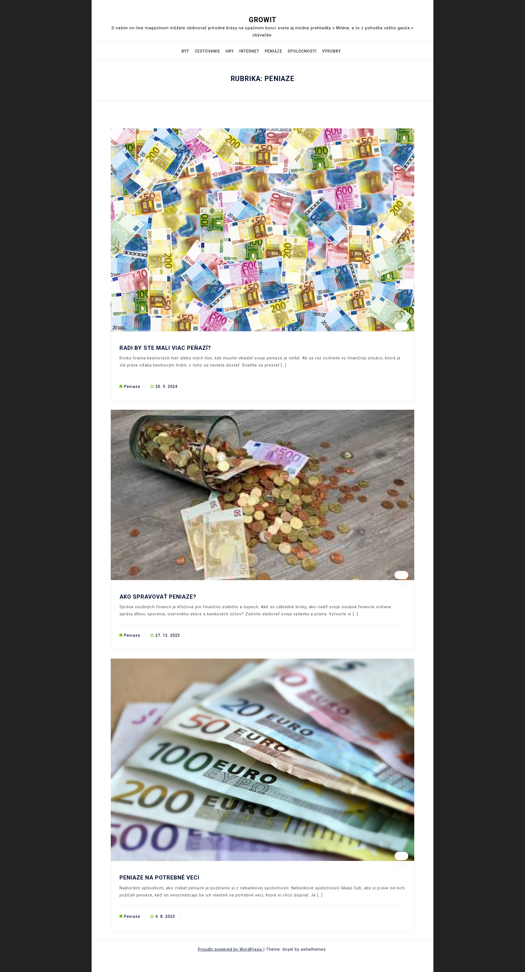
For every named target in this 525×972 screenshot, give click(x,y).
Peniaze (273, 51)
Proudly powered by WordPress (230, 949)
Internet (249, 51)
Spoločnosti (302, 51)
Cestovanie (207, 51)
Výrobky (331, 51)
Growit (262, 20)
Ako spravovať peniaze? (157, 596)
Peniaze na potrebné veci (159, 877)
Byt (185, 51)
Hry (230, 51)
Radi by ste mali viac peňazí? (165, 348)
